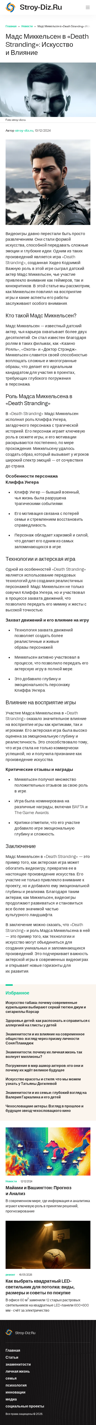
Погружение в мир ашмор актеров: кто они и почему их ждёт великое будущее (48, 1068)
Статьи (12, 1357)
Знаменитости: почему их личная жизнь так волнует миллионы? (48, 1054)
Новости (27, 26)
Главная (11, 26)
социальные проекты (25, 1406)
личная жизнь (18, 1371)
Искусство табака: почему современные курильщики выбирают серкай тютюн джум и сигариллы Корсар (48, 1007)
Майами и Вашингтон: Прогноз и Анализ (48, 1170)
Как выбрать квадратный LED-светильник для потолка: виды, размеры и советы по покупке (48, 1267)
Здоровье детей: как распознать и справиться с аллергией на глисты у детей (48, 1023)
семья (11, 1378)
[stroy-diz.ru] (10, 7)
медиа (11, 1399)
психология (16, 1385)
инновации (15, 1392)
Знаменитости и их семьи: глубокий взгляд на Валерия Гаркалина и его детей (48, 1095)
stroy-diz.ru (25, 1333)
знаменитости (18, 1364)
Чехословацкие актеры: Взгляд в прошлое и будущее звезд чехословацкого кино (48, 1108)
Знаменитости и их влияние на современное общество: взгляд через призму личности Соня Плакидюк (48, 1039)
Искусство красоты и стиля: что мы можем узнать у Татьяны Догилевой (48, 1081)
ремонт (10, 1274)
